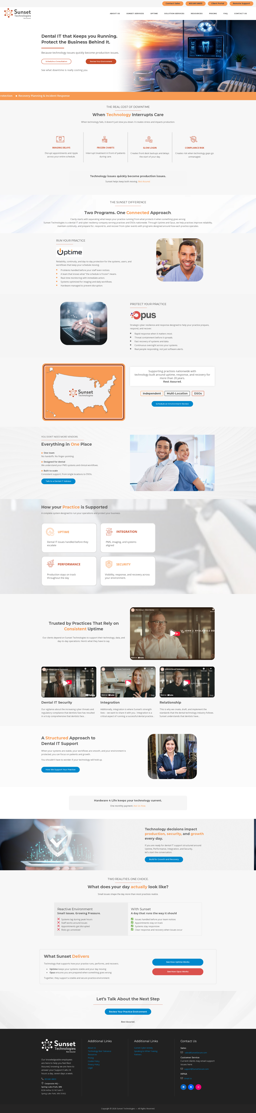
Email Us (188, 1078)
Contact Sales (173, 3)
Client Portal (217, 3)
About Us (92, 1048)
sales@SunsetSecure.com (196, 1052)
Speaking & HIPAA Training (145, 1051)
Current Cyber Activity (143, 1048)
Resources (92, 1054)
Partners (137, 1054)
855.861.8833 (195, 3)
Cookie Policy (93, 1061)
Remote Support (241, 3)
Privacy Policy (94, 1064)
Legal (90, 1068)
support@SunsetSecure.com (196, 1069)
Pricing (91, 1058)
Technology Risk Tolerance (99, 1051)
